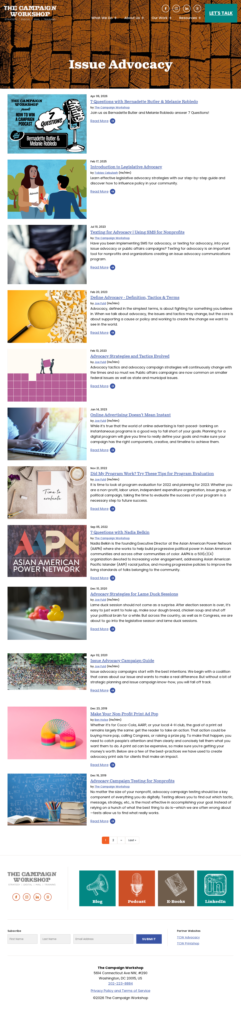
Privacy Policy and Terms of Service (120, 990)
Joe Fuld (100, 303)
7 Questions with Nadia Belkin (119, 532)
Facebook (165, 8)
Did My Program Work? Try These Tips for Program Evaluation (152, 473)
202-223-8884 (120, 983)
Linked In (186, 8)
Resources (188, 17)
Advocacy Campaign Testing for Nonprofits (132, 781)
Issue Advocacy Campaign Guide (122, 660)
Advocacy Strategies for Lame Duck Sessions (134, 594)
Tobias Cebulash (106, 173)
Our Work (160, 17)
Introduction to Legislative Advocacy (126, 167)
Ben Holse (101, 720)
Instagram (176, 8)
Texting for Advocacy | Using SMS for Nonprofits (137, 232)
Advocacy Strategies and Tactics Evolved (129, 356)
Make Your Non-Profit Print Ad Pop (124, 714)
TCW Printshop (188, 943)
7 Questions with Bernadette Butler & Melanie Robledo (144, 101)
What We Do (102, 17)
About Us (132, 17)
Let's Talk (221, 13)
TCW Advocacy (188, 937)
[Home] (30, 13)
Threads (197, 8)
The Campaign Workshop (112, 107)
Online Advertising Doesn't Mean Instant (130, 415)
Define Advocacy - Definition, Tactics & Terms (134, 297)
